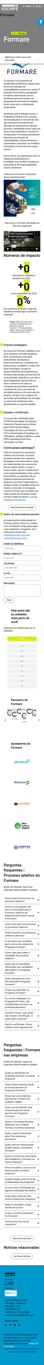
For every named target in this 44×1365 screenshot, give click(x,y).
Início (14, 33)
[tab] (22, 639)
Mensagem (9, 583)
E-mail (7, 573)
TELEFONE (9, 563)
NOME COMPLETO (13, 553)
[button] (5, 720)
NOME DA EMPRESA (14, 544)
